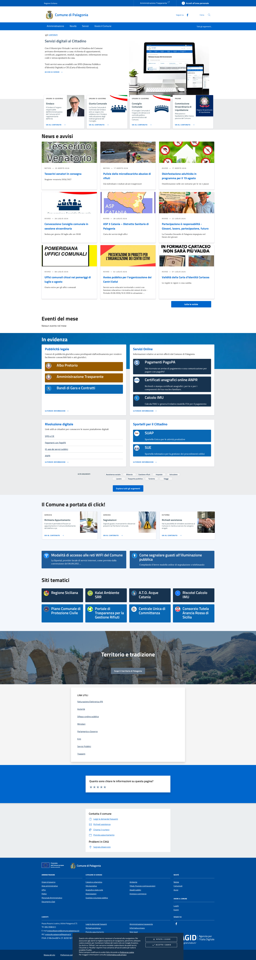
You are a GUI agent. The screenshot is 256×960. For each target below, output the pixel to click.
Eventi (176, 909)
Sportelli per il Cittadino (150, 424)
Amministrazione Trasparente (153, 3)
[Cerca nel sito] (209, 15)
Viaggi (166, 478)
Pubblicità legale (57, 349)
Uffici (44, 889)
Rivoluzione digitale (59, 424)
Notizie (176, 882)
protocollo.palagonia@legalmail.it (58, 934)
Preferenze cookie (127, 952)
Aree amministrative (50, 885)
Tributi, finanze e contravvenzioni (142, 885)
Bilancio (129, 474)
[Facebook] (186, 15)
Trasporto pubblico (135, 478)
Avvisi (176, 889)
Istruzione (173, 474)
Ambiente (133, 882)
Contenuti (53, 35)
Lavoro (118, 478)
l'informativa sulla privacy (116, 954)
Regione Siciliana (50, 3)
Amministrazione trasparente (141, 924)
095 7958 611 (50, 926)
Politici (44, 893)
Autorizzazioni (91, 893)
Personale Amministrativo (52, 897)
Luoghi (176, 905)
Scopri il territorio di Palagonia (128, 671)
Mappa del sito (49, 954)
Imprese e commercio (138, 893)
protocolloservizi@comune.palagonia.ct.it (63, 930)
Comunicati (178, 885)
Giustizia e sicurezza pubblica (97, 897)
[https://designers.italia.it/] (194, 937)
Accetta (163, 944)
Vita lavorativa (91, 885)
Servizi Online (143, 349)
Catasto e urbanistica (94, 882)
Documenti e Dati (48, 901)
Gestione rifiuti (144, 474)
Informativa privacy (137, 928)
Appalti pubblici (135, 889)
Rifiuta (163, 939)
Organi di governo (48, 882)
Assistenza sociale (113, 474)
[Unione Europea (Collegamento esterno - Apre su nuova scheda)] (53, 865)
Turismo (151, 478)
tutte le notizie (191, 304)
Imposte (159, 474)
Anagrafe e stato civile (94, 889)
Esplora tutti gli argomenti (128, 488)
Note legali (134, 932)
